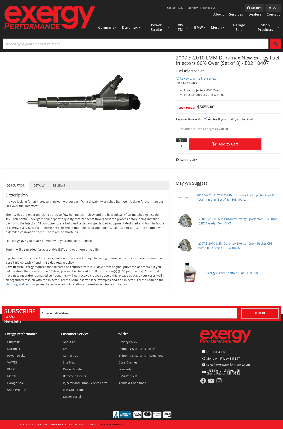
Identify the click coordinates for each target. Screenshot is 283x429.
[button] (107, 27)
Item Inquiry (188, 159)
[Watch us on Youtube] (211, 382)
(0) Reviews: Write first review (196, 78)
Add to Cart (228, 144)
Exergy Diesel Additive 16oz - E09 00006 (233, 273)
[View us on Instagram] (219, 382)
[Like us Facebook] (203, 382)
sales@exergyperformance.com (228, 364)
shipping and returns (20, 284)
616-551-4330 (215, 352)
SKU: (179, 83)
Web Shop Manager (111, 424)
